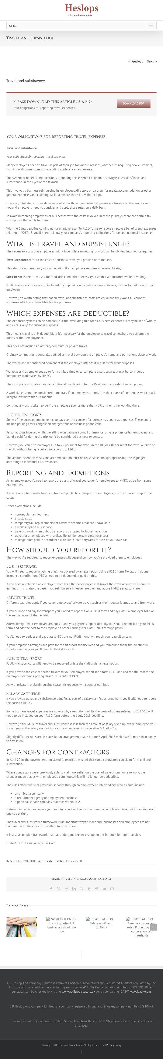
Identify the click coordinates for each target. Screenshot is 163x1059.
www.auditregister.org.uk (78, 991)
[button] (9, 927)
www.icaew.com (140, 991)
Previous (137, 61)
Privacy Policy (113, 1044)
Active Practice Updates (50, 861)
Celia (12, 861)
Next (150, 61)
